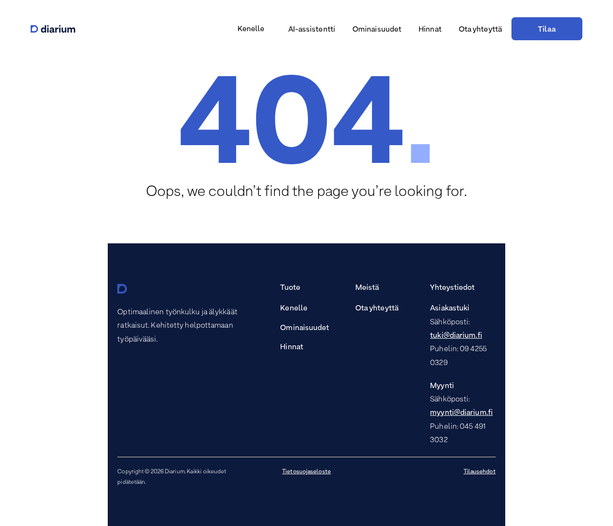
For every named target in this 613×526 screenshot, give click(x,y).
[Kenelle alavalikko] (268, 30)
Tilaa (547, 29)
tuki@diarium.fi (456, 336)
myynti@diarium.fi (461, 413)
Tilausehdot (480, 472)
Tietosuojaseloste (306, 472)
